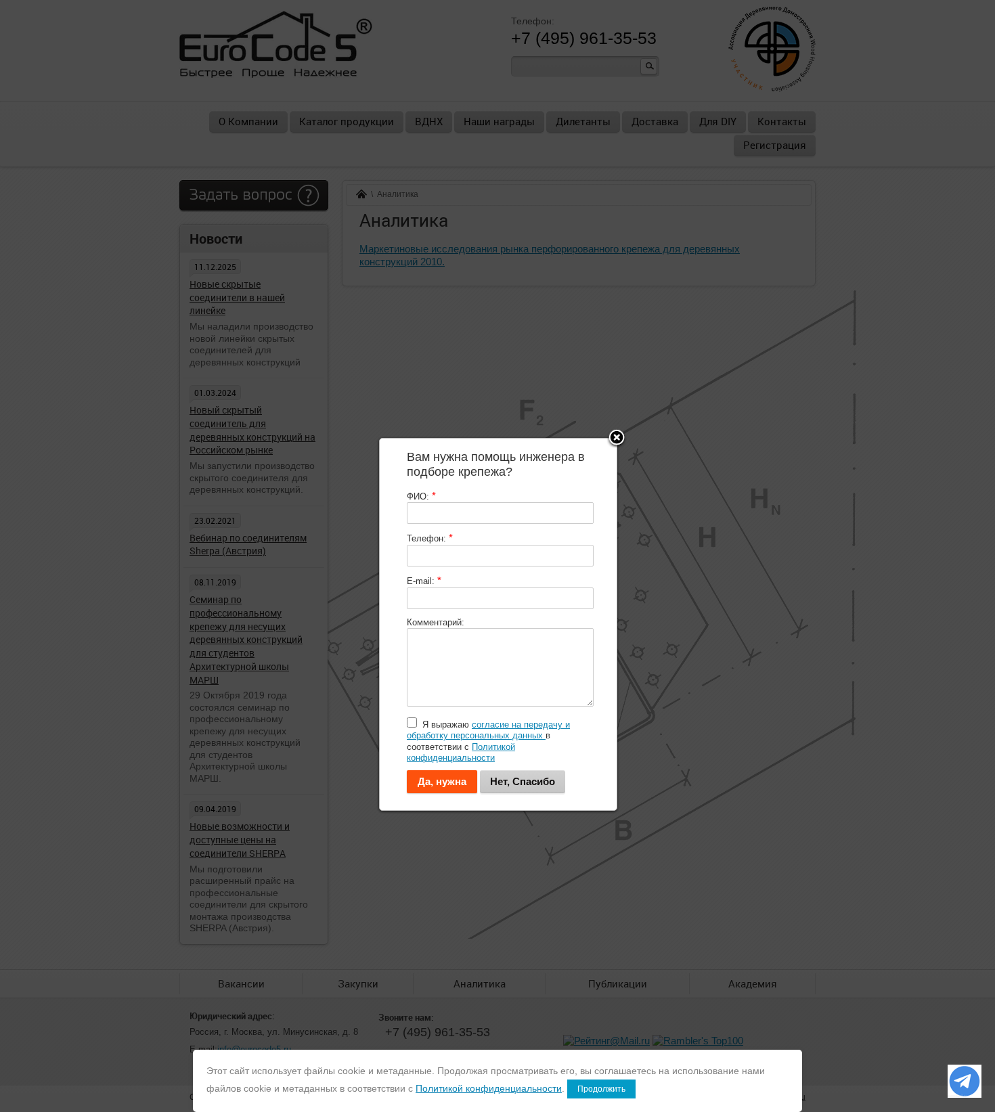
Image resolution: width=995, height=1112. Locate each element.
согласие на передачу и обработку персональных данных (488, 729)
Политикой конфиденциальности (461, 752)
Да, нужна (442, 781)
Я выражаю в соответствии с (488, 741)
